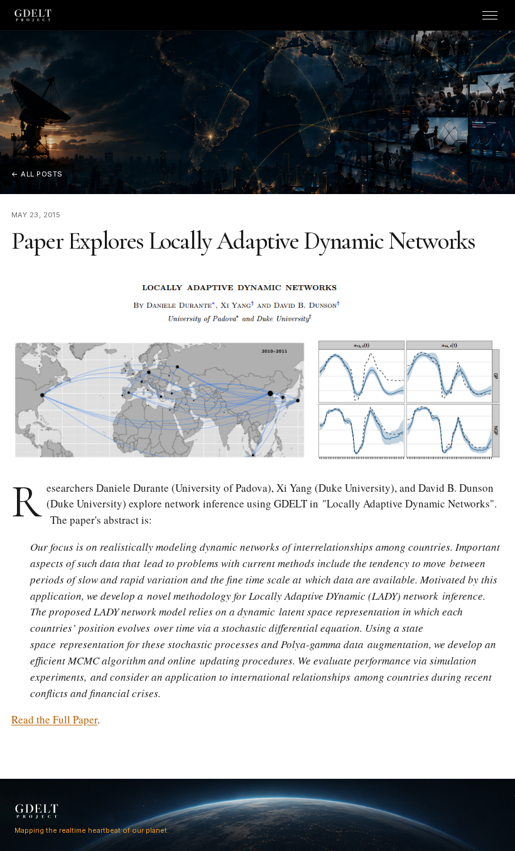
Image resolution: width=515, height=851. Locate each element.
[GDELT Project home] (33, 15)
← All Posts (37, 174)
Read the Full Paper (54, 719)
